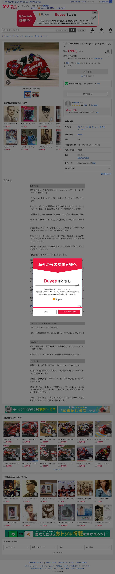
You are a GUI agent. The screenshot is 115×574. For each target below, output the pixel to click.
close (46, 312)
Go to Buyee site (69, 312)
